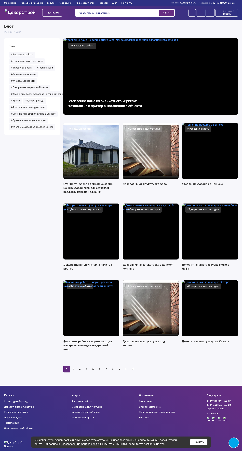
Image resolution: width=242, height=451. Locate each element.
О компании (10, 3)
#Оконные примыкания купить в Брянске (33, 113)
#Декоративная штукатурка (27, 61)
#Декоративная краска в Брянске (29, 87)
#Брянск (15, 100)
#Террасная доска (21, 67)
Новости (103, 3)
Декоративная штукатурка (19, 407)
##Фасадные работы (23, 81)
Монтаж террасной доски (86, 412)
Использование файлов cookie (80, 444)
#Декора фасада (34, 100)
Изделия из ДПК (13, 417)
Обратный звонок (216, 408)
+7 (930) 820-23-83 (217, 3)
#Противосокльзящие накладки (28, 120)
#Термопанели (44, 67)
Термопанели (11, 423)
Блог (114, 3)
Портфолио (65, 3)
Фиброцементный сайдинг (19, 428)
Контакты (126, 3)
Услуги (50, 3)
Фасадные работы (82, 401)
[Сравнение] (201, 13)
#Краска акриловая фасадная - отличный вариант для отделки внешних (51, 94)
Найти (166, 12)
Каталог (53, 13)
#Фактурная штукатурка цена (28, 107)
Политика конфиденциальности (157, 412)
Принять (199, 442)
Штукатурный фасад (16, 401)
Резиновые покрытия (16, 412)
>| (133, 369)
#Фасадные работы (22, 54)
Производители (85, 3)
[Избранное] (210, 13)
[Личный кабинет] (192, 13)
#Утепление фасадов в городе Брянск (32, 127)
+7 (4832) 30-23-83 (219, 404)
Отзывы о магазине (32, 3)
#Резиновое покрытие (23, 74)
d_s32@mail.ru (188, 2)
